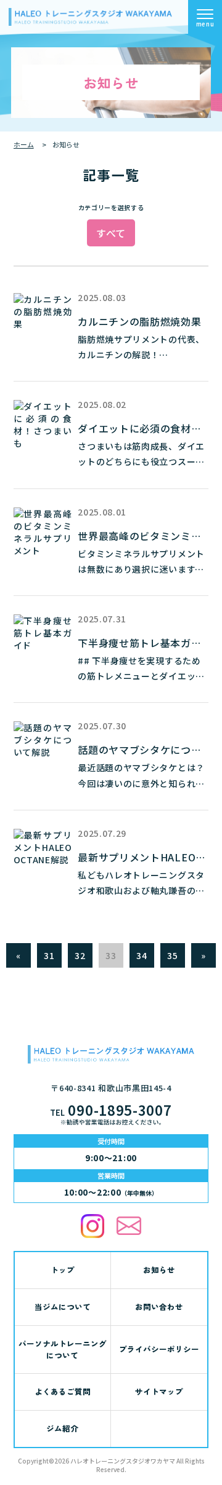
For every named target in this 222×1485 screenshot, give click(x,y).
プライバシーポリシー (159, 1349)
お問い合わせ (159, 1306)
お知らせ (159, 1269)
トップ (63, 1269)
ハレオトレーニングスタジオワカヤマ (122, 1460)
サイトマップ (159, 1391)
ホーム (24, 144)
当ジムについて (63, 1306)
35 (172, 955)
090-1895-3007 (110, 1109)
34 (141, 955)
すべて (111, 232)
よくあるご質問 (63, 1391)
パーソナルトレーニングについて (62, 1349)
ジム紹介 (62, 1428)
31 (49, 955)
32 (80, 955)
